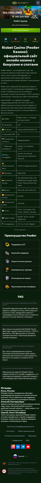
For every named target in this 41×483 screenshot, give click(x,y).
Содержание (17, 440)
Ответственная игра (26, 431)
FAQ (27, 440)
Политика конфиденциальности (20, 426)
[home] (20, 3)
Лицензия (32, 436)
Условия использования (15, 436)
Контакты (10, 431)
